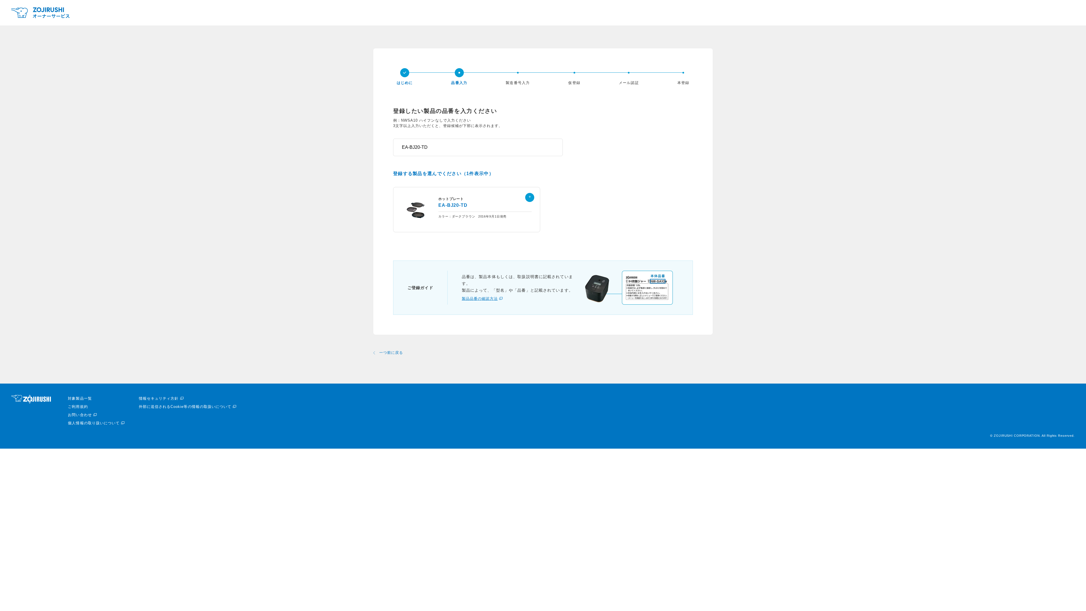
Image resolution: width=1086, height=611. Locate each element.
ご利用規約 (78, 407)
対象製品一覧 (80, 398)
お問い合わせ (80, 415)
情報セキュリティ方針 (158, 398)
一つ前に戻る (391, 352)
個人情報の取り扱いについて (94, 423)
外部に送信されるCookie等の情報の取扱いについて (185, 407)
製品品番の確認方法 (480, 298)
